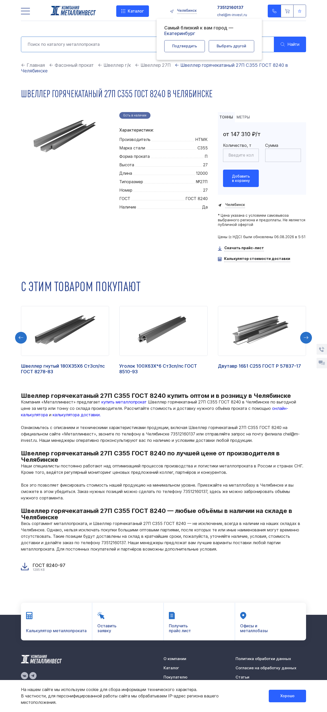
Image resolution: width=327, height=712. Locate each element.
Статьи (242, 677)
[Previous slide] (21, 338)
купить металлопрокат (124, 401)
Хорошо (287, 696)
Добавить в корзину (241, 178)
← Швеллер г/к (114, 65)
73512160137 (230, 7)
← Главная (33, 65)
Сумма (271, 145)
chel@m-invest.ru (232, 15)
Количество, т (237, 145)
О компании (175, 658)
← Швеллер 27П (153, 65)
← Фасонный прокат (71, 65)
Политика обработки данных (263, 658)
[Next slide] (306, 338)
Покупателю (176, 677)
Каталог (136, 11)
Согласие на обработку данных (266, 667)
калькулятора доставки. (77, 414)
